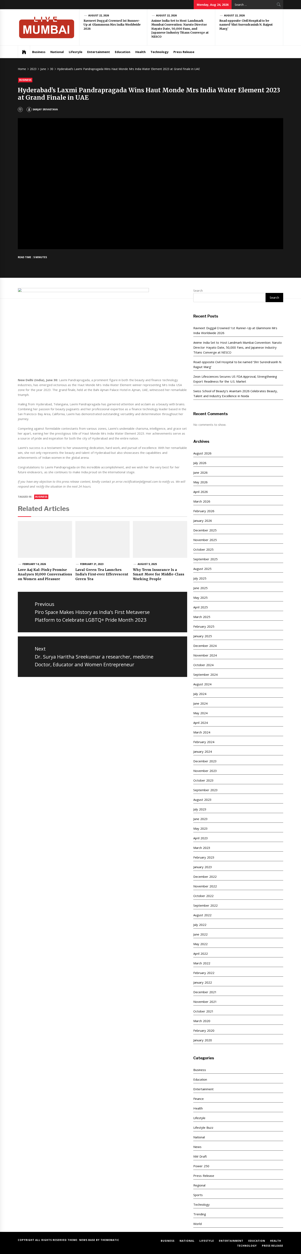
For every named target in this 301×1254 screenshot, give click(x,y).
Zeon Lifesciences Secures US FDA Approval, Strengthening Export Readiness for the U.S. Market (235, 378)
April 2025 (200, 607)
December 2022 (204, 876)
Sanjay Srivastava (45, 109)
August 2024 (202, 684)
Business (38, 52)
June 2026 (200, 472)
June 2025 (200, 588)
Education (122, 52)
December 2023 (204, 761)
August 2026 (202, 453)
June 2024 (200, 703)
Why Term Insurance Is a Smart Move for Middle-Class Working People (158, 574)
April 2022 (200, 953)
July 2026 (199, 463)
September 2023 (205, 790)
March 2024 (201, 732)
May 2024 (200, 713)
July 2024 (199, 694)
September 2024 (205, 674)
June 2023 (200, 819)
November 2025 (205, 540)
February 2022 (203, 973)
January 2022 (202, 982)
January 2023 (202, 867)
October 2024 (203, 665)
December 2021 (204, 992)
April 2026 (200, 492)
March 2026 (201, 501)
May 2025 (200, 597)
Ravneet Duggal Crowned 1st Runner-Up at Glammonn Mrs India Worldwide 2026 (112, 25)
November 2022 (205, 886)
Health (140, 52)
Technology (159, 52)
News (197, 1147)
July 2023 (199, 809)
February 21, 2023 (92, 564)
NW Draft (200, 1156)
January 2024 (202, 751)
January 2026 (202, 521)
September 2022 (205, 905)
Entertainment (98, 52)
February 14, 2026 (34, 564)
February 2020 (203, 1030)
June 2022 (200, 934)
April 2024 (200, 723)
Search (198, 290)
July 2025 (199, 578)
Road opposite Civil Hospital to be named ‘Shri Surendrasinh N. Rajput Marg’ (246, 25)
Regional (199, 1185)
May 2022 (200, 944)
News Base (87, 1240)
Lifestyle (75, 52)
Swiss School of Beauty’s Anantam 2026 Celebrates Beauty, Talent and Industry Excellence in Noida (235, 393)
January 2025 (202, 636)
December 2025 (204, 530)
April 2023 (200, 838)
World (197, 1224)
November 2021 (205, 1002)
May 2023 (200, 828)
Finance (198, 1099)
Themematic (110, 1240)
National (57, 52)
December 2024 (204, 646)
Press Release (183, 52)
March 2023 (201, 848)
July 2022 (199, 925)
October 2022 (203, 896)
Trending (199, 1214)
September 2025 (205, 559)
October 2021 (203, 1011)
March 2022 (201, 963)
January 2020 (202, 1040)
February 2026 (203, 511)
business (41, 496)
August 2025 (202, 569)
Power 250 (201, 1166)
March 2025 (201, 617)
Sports (198, 1195)
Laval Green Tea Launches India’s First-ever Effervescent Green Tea (101, 574)
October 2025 (203, 549)
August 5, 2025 (147, 564)
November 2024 (205, 655)
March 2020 (201, 1021)
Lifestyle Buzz (203, 1127)
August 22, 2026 (98, 15)
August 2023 (202, 800)
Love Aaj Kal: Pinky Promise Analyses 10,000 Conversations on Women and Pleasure (45, 574)
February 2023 (203, 857)
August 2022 (202, 915)
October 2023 (203, 780)
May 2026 (200, 482)
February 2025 (203, 626)
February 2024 (203, 742)
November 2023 (205, 771)
